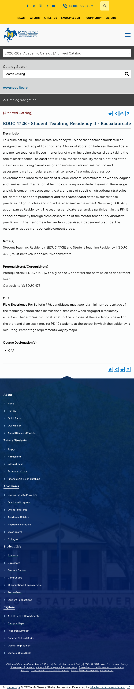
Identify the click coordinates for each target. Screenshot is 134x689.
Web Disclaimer (110, 664)
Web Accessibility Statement (97, 670)
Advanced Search (16, 87)
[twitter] (34, 6)
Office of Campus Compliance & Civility (29, 664)
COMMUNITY (94, 17)
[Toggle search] (104, 6)
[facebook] (27, 6)
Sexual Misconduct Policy (68, 664)
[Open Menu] (128, 35)
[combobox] (67, 53)
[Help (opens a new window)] (127, 113)
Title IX (75, 670)
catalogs (13, 687)
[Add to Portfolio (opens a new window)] (110, 113)
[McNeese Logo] (20, 35)
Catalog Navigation (21, 100)
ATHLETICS (50, 17)
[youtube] (53, 6)
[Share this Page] (116, 113)
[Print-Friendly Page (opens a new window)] (122, 113)
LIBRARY (111, 17)
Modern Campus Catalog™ (110, 687)
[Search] (127, 74)
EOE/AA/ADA (91, 664)
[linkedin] (47, 6)
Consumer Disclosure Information (50, 670)
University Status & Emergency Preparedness (51, 667)
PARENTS (34, 17)
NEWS (21, 17)
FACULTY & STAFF (71, 17)
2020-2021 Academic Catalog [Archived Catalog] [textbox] (44, 53)
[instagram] (40, 6)
